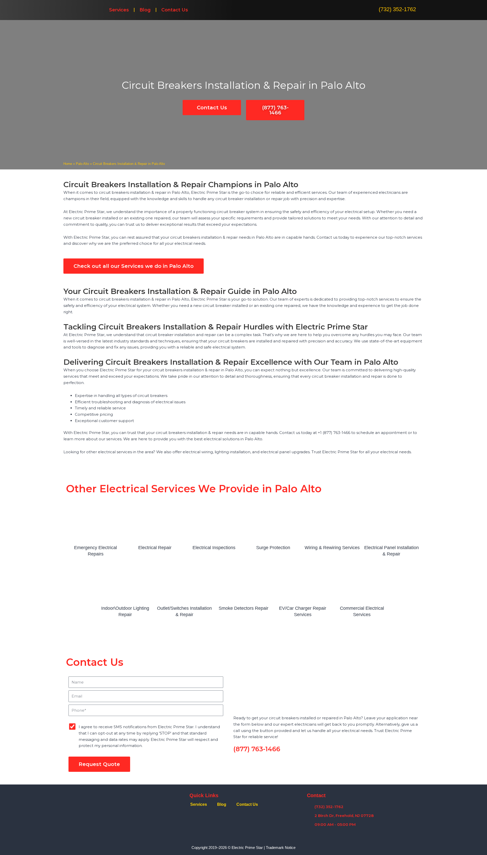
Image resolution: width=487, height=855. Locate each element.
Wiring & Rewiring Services (332, 547)
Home (67, 164)
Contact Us (174, 10)
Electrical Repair (154, 547)
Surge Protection (273, 547)
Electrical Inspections (214, 547)
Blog (145, 10)
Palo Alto (82, 164)
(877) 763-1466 (256, 749)
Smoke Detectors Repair (243, 608)
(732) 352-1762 (397, 9)
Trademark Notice (280, 847)
